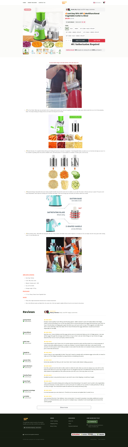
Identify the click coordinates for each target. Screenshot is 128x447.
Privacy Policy (94, 439)
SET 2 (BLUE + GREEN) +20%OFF (91, 32)
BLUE (71, 28)
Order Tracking (32, 2)
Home (24, 2)
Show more (64, 407)
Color (66, 25)
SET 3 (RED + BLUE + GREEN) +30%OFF (75, 36)
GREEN (76, 28)
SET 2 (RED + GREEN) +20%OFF (73, 32)
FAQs (70, 423)
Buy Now (97, 41)
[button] (104, 2)
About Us (71, 421)
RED (67, 28)
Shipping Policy (54, 423)
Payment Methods (73, 426)
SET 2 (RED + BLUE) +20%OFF (87, 28)
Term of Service (101, 439)
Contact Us (42, 2)
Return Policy (53, 426)
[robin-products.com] (64, 2)
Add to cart (80, 41)
